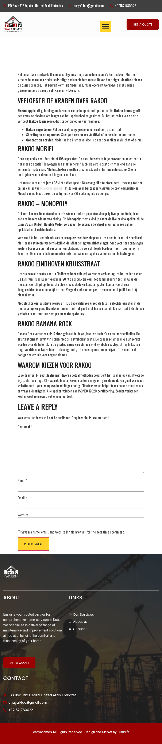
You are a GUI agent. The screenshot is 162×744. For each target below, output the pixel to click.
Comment (25, 426)
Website (23, 515)
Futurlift (123, 732)
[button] (105, 26)
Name (22, 480)
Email (22, 498)
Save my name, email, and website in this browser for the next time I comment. (72, 532)
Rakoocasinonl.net (51, 188)
